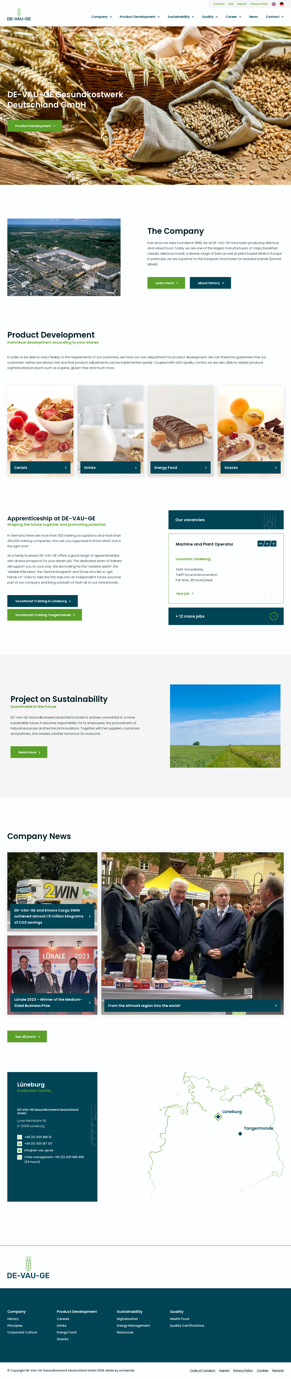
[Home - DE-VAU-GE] (19, 17)
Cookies (262, 1370)
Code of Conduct (202, 1370)
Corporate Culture (22, 1332)
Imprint (241, 4)
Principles (15, 1325)
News (253, 16)
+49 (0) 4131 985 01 (37, 1137)
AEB (230, 4)
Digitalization (127, 1319)
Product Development (138, 16)
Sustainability (179, 16)
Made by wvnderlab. (120, 1370)
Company (99, 16)
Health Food (179, 1319)
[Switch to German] (282, 4)
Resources (125, 1332)
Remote (278, 1370)
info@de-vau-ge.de (38, 1150)
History (13, 1319)
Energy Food (66, 1332)
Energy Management (133, 1325)
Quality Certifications (187, 1325)
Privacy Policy (259, 4)
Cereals (63, 1319)
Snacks (62, 1339)
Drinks (62, 1325)
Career (231, 16)
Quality (208, 16)
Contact (219, 4)
